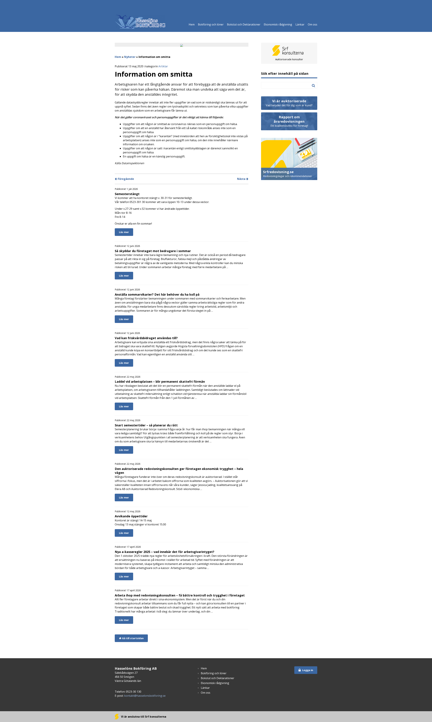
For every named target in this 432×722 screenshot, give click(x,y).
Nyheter (130, 57)
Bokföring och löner (211, 24)
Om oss (312, 24)
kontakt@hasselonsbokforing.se (145, 696)
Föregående (125, 179)
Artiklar (163, 66)
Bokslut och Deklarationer (243, 24)
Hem (192, 24)
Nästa (241, 179)
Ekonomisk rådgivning (278, 24)
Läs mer (124, 232)
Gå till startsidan (132, 638)
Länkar (299, 24)
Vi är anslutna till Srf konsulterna (143, 716)
